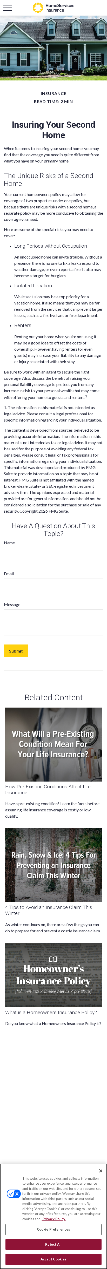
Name (9, 542)
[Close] (100, 1171)
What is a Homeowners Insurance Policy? (51, 1012)
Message (12, 604)
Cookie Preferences (53, 1229)
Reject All (53, 1244)
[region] (53, 1216)
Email (9, 573)
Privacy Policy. (54, 1219)
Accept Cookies (54, 1259)
